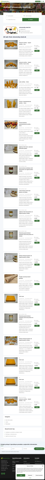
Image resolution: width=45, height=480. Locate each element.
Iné (19, 40)
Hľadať (31, 19)
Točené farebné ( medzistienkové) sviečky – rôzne (25, 124)
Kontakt (25, 461)
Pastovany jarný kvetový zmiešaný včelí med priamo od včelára (26, 234)
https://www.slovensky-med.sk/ (26, 32)
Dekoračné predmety (22, 397)
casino (6, 422)
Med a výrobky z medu (23, 166)
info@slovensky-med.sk (25, 31)
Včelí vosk (21, 296)
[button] (42, 466)
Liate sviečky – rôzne (24, 81)
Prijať (21, 475)
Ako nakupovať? (27, 463)
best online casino (9, 420)
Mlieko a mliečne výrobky (15, 462)
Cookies (30, 477)
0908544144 (22, 29)
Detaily (37, 50)
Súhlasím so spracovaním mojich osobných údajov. (10, 451)
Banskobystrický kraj (27, 47)
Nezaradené (7, 423)
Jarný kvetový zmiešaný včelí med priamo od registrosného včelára (26, 169)
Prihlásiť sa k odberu (39, 448)
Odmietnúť (30, 475)
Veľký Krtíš (22, 47)
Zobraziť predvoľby (39, 475)
